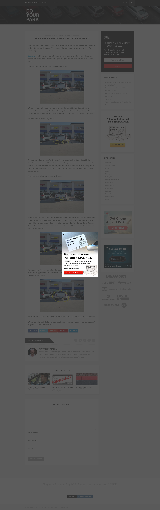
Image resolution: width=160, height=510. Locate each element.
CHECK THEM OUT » (73, 272)
